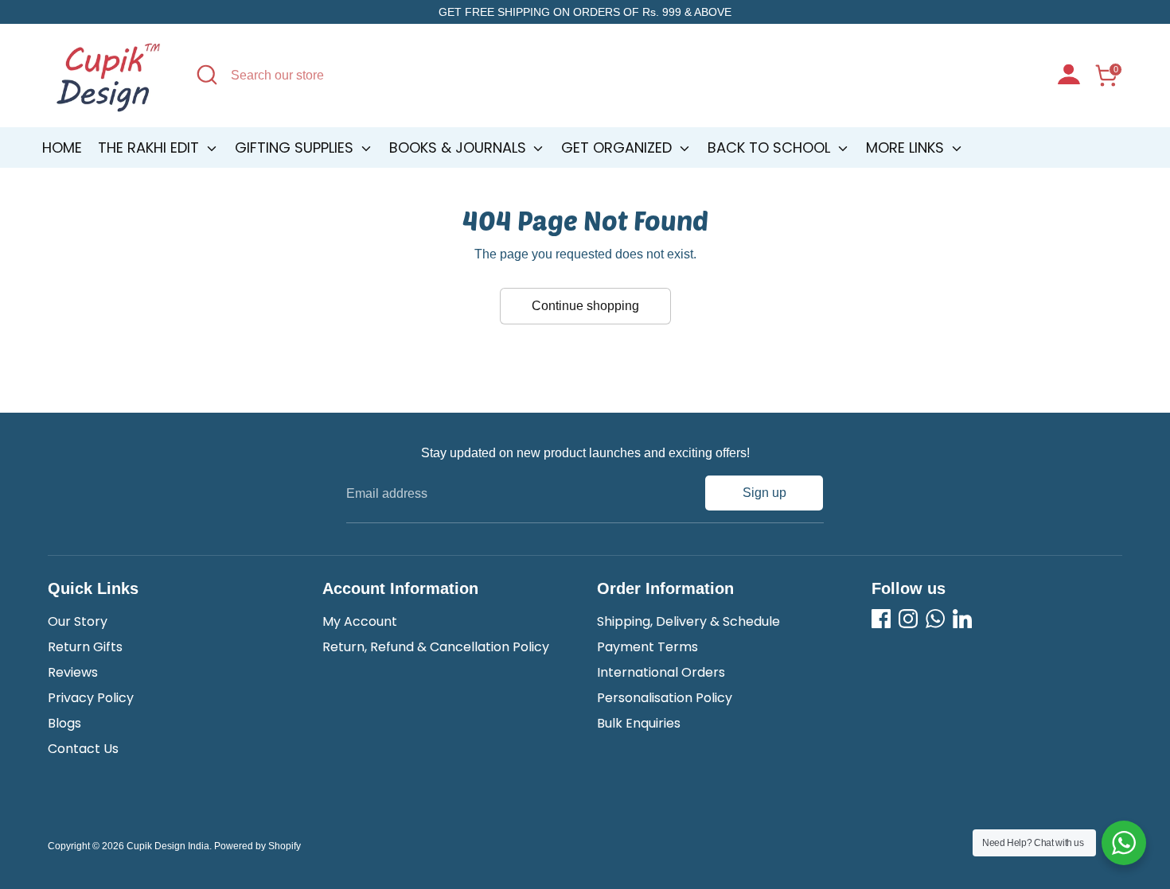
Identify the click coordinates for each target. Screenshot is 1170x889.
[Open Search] (207, 75)
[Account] (1069, 76)
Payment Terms (647, 647)
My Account (359, 621)
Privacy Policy (91, 698)
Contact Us (83, 749)
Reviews (73, 672)
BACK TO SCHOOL (771, 147)
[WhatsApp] (935, 618)
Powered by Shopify (257, 846)
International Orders (661, 672)
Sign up (764, 492)
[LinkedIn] (962, 618)
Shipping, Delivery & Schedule (688, 621)
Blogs (64, 723)
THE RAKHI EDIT (150, 147)
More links (907, 147)
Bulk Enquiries (639, 723)
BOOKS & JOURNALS (459, 147)
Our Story (77, 621)
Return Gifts (85, 647)
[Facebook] (881, 618)
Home (62, 147)
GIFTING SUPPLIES (296, 147)
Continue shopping (585, 306)
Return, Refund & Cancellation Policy (435, 647)
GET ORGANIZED (618, 147)
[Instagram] (908, 618)
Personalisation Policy (664, 698)
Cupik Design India (168, 846)
